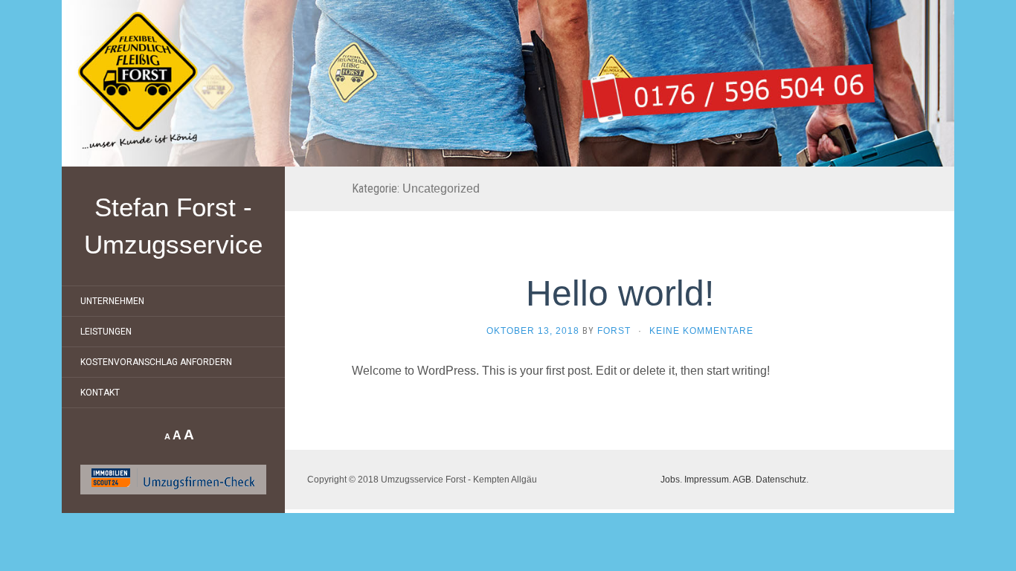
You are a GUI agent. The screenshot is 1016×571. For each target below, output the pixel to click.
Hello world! (620, 293)
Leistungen (106, 331)
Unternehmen (112, 301)
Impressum (706, 479)
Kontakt (100, 392)
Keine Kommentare (701, 331)
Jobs (670, 479)
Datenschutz (781, 479)
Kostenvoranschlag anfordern (156, 362)
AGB (742, 479)
